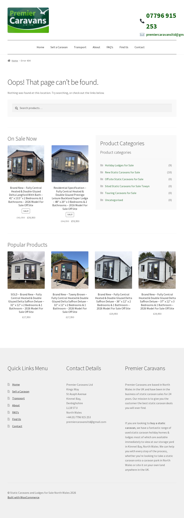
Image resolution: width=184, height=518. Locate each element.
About (96, 47)
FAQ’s (110, 47)
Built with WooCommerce (23, 497)
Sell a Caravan (59, 47)
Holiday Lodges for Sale (119, 165)
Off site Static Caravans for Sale (124, 179)
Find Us (123, 47)
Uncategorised (114, 200)
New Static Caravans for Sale (122, 172)
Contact (140, 47)
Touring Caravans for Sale (120, 193)
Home (40, 47)
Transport (80, 47)
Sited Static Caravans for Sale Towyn (127, 186)
